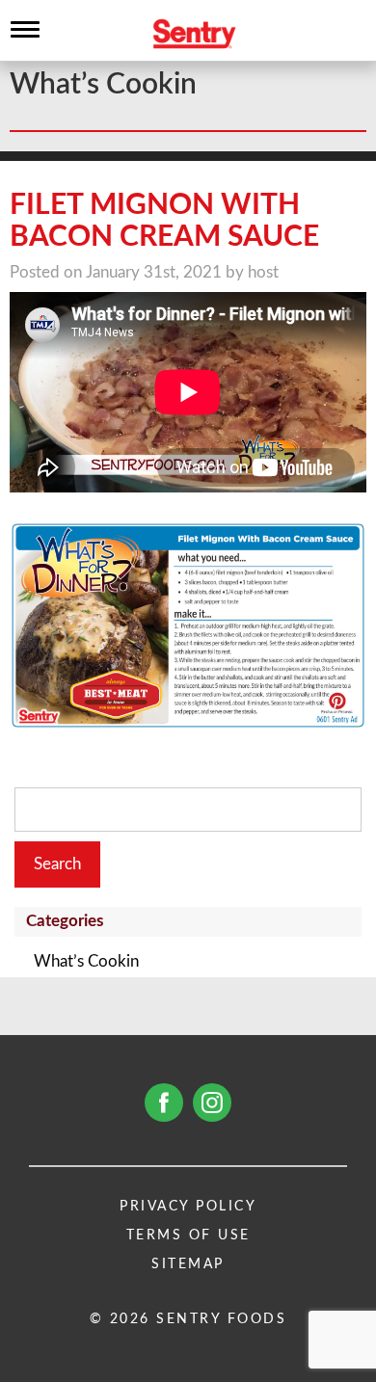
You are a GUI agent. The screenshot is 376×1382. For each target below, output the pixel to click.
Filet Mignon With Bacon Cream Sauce (164, 221)
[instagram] (212, 1102)
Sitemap (188, 1264)
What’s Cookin (86, 961)
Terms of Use (188, 1235)
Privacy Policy (188, 1206)
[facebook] (164, 1102)
